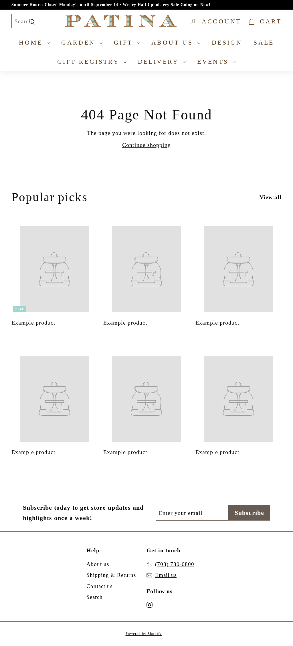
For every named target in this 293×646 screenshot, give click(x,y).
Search (94, 597)
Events (214, 61)
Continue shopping (146, 145)
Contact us (99, 586)
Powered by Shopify (144, 633)
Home (32, 42)
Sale (264, 42)
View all (271, 197)
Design (227, 42)
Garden (79, 42)
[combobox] (25, 21)
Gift (125, 42)
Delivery (160, 61)
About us (173, 42)
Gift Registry (89, 61)
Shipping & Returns (111, 575)
